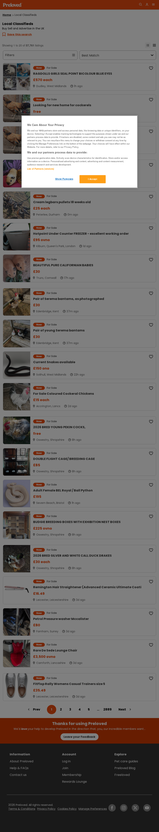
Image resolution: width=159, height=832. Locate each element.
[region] (79, 151)
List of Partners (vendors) (40, 168)
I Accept (92, 179)
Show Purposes (64, 178)
